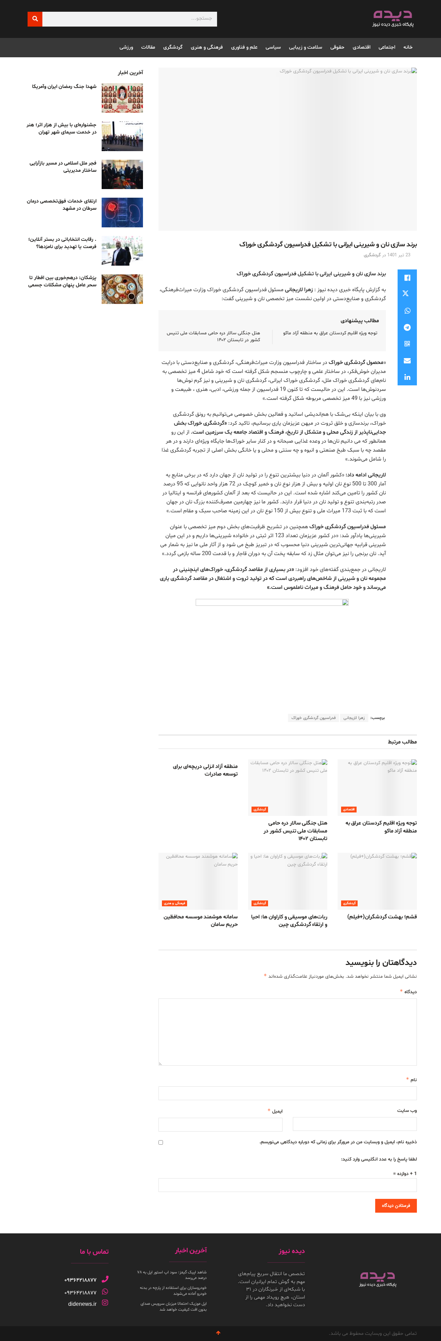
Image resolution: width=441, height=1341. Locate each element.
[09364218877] (105, 1279)
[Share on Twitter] (407, 294)
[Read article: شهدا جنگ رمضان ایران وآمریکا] (122, 98)
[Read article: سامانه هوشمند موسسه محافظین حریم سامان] (198, 881)
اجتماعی (387, 47)
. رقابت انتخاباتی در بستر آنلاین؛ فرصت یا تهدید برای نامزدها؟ (62, 243)
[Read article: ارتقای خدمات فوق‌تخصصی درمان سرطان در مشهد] (122, 212)
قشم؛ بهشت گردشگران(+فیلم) (382, 917)
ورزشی (126, 47)
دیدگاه (408, 991)
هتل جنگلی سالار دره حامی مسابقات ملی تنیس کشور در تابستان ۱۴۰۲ (295, 830)
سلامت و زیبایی (305, 47)
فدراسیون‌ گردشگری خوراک (313, 718)
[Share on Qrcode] (407, 344)
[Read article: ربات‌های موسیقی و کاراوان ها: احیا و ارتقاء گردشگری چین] (287, 881)
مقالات (148, 47)
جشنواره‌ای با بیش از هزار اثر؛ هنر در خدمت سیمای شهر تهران (61, 128)
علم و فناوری (244, 47)
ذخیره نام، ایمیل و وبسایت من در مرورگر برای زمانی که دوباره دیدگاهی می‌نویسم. (338, 1142)
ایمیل (275, 1111)
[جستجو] (35, 19)
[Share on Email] (407, 360)
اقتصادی (361, 47)
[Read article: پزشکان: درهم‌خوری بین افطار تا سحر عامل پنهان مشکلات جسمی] (122, 289)
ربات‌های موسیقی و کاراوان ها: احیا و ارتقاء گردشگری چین (289, 920)
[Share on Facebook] (407, 277)
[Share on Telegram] (407, 327)
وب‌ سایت (407, 1110)
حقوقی (337, 47)
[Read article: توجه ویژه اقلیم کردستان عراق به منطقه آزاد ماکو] (377, 787)
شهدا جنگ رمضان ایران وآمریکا (64, 86)
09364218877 (80, 1280)
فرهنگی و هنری (207, 47)
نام (411, 1079)
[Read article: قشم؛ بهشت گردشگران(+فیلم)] (377, 881)
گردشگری (173, 47)
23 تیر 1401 (398, 255)
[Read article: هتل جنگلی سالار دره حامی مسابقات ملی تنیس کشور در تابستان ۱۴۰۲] (287, 787)
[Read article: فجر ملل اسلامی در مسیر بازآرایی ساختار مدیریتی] (122, 174)
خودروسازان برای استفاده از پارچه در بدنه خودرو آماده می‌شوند (173, 1290)
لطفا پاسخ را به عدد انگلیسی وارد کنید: (379, 1159)
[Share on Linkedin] (407, 377)
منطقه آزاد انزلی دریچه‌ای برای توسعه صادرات (205, 770)
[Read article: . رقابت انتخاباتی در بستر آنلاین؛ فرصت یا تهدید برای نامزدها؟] (122, 251)
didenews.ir (82, 1304)
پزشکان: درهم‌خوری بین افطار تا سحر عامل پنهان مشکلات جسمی (62, 281)
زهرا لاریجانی (354, 718)
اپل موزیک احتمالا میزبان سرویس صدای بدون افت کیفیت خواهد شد (174, 1306)
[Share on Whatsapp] (407, 311)
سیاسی (273, 47)
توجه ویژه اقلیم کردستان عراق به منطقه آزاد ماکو (330, 333)
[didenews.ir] (105, 1302)
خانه (408, 47)
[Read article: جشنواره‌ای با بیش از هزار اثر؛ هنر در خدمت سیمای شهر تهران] (122, 136)
